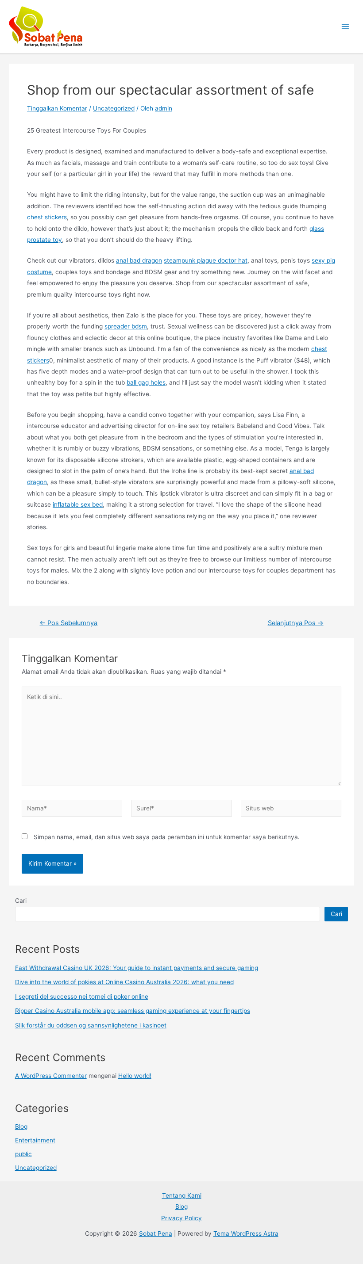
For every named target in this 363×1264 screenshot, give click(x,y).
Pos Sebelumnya (68, 623)
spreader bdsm (125, 326)
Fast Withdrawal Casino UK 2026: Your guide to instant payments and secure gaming (136, 967)
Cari (21, 900)
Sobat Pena (155, 1233)
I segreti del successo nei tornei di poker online (81, 996)
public (23, 1153)
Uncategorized (114, 108)
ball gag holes (146, 382)
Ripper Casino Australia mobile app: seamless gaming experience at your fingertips (132, 1010)
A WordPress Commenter (51, 1075)
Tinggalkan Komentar (57, 108)
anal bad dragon (139, 260)
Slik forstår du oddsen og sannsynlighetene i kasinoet (90, 1025)
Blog (21, 1126)
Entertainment (35, 1140)
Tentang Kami (181, 1195)
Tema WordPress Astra (245, 1233)
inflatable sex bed (78, 504)
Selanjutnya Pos (296, 623)
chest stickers (47, 217)
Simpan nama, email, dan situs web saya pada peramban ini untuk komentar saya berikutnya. (167, 836)
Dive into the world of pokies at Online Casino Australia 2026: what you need (124, 981)
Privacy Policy (181, 1218)
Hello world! (134, 1075)
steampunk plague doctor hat (205, 260)
